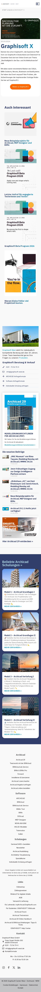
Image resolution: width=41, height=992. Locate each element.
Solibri (20, 834)
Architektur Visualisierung (20, 855)
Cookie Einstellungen (10, 985)
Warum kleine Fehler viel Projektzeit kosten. (16, 302)
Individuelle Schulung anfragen (20, 862)
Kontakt (20, 988)
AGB (20, 898)
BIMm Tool (20, 809)
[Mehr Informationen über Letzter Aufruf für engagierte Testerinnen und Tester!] (20, 169)
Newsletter (20, 848)
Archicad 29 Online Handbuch (21, 919)
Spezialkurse (20, 858)
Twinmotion (20, 830)
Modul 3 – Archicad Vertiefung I (19, 676)
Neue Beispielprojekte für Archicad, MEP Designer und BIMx (18, 142)
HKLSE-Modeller (20, 827)
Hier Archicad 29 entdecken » (17, 541)
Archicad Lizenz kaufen (20, 781)
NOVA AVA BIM (20, 823)
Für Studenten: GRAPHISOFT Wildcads (20, 908)
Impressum (23, 985)
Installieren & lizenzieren (21, 777)
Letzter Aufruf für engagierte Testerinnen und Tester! (18, 195)
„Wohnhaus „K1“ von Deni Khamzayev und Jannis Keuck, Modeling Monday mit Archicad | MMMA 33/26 (24, 485)
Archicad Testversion (21, 915)
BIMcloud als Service (20, 767)
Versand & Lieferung (20, 901)
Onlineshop (20, 887)
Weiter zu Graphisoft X (20, 87)
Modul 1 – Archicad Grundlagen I (19, 592)
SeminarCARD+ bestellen (20, 844)
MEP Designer (20, 820)
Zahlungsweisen (20, 890)
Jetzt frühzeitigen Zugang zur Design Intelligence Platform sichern (22, 471)
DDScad (20, 816)
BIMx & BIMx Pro (20, 770)
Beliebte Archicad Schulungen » (15, 563)
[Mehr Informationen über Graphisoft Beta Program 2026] (20, 221)
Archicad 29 (20, 760)
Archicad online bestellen (20, 788)
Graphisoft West (9, 350)
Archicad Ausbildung (20, 851)
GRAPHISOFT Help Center (21, 928)
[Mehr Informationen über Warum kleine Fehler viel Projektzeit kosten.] (20, 273)
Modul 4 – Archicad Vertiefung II (19, 720)
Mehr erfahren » (13, 606)
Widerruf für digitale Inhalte (20, 894)
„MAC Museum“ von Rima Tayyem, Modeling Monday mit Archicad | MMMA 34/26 (24, 459)
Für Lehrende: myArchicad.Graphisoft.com (20, 905)
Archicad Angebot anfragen (20, 785)
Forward (20, 774)
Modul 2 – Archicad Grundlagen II (20, 635)
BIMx (21, 813)
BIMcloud (20, 802)
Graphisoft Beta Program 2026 (19, 246)
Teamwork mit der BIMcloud (20, 763)
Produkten (23, 358)
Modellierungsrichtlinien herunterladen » (20, 445)
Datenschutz (33, 985)
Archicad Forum (20, 912)
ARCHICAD (20, 798)
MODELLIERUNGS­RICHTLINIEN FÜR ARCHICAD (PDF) (19, 434)
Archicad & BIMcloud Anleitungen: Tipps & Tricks (20, 923)
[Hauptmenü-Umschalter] (37, 4)
